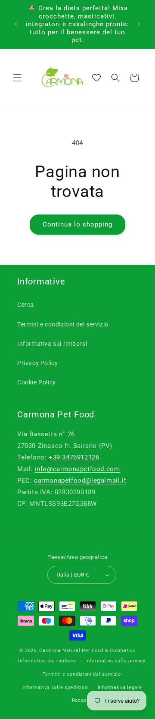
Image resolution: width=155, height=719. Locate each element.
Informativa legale (120, 687)
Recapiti (82, 700)
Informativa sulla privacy (115, 661)
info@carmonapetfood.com (77, 469)
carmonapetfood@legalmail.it (80, 480)
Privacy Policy (37, 363)
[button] (17, 77)
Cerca (25, 304)
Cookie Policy (36, 382)
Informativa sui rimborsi (52, 343)
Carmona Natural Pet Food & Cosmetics (87, 650)
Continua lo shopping (77, 224)
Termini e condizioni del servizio (62, 324)
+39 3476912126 (74, 457)
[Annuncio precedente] (15, 24)
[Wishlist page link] (96, 77)
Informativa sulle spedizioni (55, 687)
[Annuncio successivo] (139, 24)
